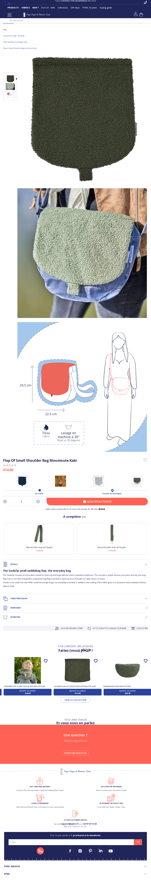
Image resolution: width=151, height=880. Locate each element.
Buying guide (106, 7)
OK (137, 842)
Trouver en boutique (111, 493)
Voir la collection (75, 700)
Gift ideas (75, 7)
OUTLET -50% (48, 7)
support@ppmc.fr (70, 823)
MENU (10, 16)
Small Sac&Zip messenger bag (15, 42)
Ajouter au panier (99, 501)
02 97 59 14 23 (90, 823)
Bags (5, 29)
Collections (63, 7)
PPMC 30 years (89, 7)
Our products (8, 23)
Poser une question (75, 753)
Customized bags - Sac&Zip (13, 36)
